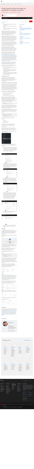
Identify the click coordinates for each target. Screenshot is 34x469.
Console (12, 389)
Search (31, 21)
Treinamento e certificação (7, 385)
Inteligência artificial (13, 347)
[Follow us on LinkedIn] (8, 324)
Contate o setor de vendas (19, 385)
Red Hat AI (2, 385)
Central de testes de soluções (14, 385)
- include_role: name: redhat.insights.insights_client (7, 103)
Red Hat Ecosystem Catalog (8, 392)
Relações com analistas (25, 396)
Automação (5, 347)
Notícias (29, 391)
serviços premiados (25, 389)
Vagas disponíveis (30, 395)
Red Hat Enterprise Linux (2, 386)
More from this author (11, 330)
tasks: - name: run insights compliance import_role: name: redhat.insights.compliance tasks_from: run (7, 255)
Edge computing (5, 365)
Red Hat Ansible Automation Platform (3, 389)
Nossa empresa (24, 391)
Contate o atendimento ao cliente (19, 388)
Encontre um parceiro (8, 390)
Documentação (7, 393)
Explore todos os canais (27, 340)
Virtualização (28, 363)
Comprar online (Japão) (13, 388)
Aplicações (20, 364)
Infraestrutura (13, 364)
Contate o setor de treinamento (19, 389)
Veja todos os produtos (2, 391)
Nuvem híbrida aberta (20, 348)
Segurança (19, 12)
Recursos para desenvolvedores (8, 389)
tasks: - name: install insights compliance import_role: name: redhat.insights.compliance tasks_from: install (7, 115)
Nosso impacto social (30, 394)
